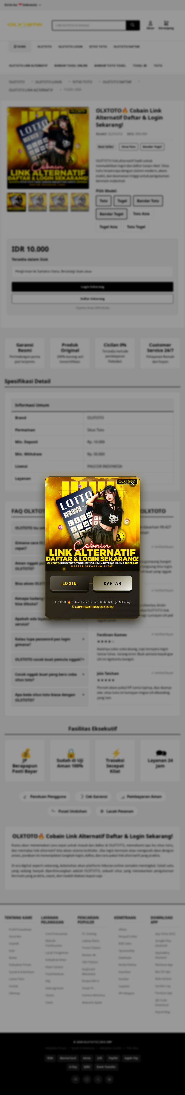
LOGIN (69, 583)
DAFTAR (112, 583)
